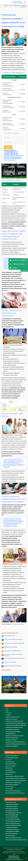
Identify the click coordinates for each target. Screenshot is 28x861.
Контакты (8, 713)
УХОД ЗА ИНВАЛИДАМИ (12, 817)
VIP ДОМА (8, 715)
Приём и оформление (10, 662)
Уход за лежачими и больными (13, 639)
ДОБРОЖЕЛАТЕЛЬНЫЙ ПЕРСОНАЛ (14, 727)
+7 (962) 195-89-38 (17, 2)
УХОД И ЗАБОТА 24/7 (11, 802)
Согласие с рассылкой (17, 853)
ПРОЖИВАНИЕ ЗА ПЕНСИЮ (12, 729)
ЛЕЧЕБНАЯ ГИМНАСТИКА (12, 737)
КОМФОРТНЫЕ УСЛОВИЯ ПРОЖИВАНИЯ (16, 725)
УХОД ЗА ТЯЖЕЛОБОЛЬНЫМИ (13, 825)
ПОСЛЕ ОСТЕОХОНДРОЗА (12, 755)
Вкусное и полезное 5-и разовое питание (13, 655)
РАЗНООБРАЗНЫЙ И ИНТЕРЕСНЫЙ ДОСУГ (16, 723)
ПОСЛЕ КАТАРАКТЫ (10, 766)
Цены (7, 710)
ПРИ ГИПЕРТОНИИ (10, 835)
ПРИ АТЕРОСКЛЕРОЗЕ (11, 764)
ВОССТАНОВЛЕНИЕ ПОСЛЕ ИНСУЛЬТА (15, 793)
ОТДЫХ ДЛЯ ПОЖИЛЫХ (11, 806)
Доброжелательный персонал (12, 650)
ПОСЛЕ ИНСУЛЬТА (10, 761)
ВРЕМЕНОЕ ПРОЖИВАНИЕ (12, 746)
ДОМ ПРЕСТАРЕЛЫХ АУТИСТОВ (13, 837)
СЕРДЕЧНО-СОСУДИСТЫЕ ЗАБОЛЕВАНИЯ (16, 780)
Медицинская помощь (10, 647)
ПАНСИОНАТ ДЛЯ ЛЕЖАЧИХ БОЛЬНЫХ (15, 742)
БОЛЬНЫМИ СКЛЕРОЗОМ (12, 810)
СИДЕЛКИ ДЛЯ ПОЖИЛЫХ (12, 804)
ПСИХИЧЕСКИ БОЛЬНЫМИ (12, 829)
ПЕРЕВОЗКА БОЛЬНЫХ (11, 740)
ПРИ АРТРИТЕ (9, 768)
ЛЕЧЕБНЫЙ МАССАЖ (11, 733)
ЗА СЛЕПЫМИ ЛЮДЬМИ (11, 827)
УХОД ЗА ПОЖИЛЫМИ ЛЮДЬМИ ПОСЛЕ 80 (16, 839)
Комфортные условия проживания (14, 643)
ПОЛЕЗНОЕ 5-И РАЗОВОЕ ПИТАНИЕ (14, 721)
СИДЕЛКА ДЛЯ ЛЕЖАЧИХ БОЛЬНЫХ (14, 735)
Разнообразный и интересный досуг (14, 658)
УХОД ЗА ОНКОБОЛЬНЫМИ (13, 823)
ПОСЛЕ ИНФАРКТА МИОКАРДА (13, 782)
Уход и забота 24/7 (9, 635)
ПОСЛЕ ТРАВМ (9, 788)
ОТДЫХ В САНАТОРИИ (11, 719)
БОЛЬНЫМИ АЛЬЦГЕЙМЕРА (12, 831)
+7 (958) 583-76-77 (17, 1)
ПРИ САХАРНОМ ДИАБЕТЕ (12, 784)
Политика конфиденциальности (11, 851)
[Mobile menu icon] (25, 2)
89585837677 (14, 856)
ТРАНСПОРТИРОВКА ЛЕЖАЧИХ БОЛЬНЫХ (16, 744)
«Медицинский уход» (18, 624)
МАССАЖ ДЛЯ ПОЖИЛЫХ (12, 808)
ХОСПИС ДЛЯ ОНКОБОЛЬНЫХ (13, 791)
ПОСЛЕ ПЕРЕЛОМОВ (10, 772)
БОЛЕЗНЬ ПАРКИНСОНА (12, 833)
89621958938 (14, 858)
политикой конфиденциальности (12, 157)
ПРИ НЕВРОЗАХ (9, 770)
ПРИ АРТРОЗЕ (9, 774)
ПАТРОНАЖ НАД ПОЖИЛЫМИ (13, 731)
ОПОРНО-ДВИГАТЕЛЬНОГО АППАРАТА (15, 778)
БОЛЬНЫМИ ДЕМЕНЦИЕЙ (12, 815)
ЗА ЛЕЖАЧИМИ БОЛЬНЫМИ (12, 819)
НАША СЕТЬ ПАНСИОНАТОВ (12, 717)
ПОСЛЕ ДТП (8, 759)
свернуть (25, 270)
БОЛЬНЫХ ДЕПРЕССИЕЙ (11, 757)
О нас (7, 708)
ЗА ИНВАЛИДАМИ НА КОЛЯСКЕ (13, 812)
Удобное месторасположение (12, 666)
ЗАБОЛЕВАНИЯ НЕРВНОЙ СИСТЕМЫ (14, 776)
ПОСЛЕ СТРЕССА (9, 786)
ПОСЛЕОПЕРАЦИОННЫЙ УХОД (13, 821)
